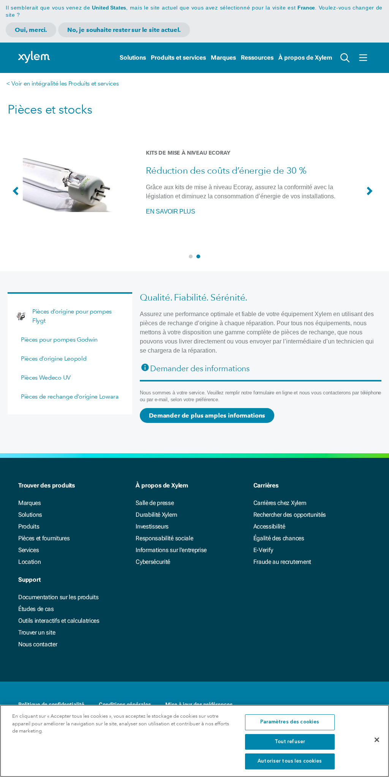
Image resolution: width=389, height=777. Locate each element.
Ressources (257, 57)
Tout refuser (290, 741)
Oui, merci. (31, 29)
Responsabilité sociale (164, 538)
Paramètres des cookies (289, 722)
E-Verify (263, 550)
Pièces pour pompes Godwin (59, 339)
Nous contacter (37, 644)
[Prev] (17, 194)
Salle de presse (155, 502)
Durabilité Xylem (156, 514)
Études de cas (36, 608)
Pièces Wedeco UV (46, 377)
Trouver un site (36, 632)
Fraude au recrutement (282, 561)
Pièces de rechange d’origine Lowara (70, 396)
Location (29, 561)
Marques (223, 57)
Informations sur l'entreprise (171, 550)
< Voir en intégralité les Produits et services (62, 83)
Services (28, 550)
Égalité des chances (278, 538)
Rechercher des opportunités (289, 514)
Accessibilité (269, 526)
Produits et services (178, 57)
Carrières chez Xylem (280, 502)
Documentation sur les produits (58, 597)
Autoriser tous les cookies (290, 761)
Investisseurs (152, 526)
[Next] (371, 194)
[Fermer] (376, 739)
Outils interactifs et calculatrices (59, 620)
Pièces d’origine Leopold (53, 358)
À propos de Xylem (305, 57)
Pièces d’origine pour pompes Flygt (72, 316)
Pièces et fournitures (44, 538)
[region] (194, 741)
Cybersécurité (153, 561)
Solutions (133, 57)
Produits (28, 526)
